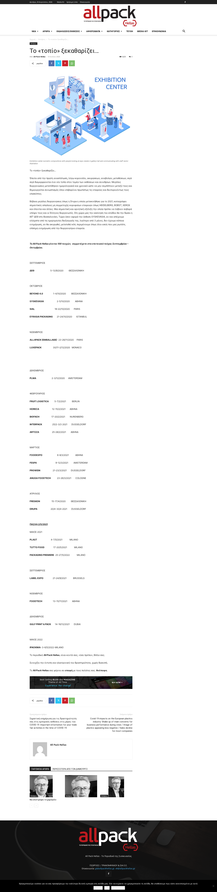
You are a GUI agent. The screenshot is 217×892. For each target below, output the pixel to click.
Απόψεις (41, 39)
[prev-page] (31, 805)
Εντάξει (98, 888)
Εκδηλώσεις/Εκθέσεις (68, 31)
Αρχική (32, 39)
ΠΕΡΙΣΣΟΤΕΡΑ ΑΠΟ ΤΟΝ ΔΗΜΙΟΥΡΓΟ (70, 769)
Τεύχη (129, 31)
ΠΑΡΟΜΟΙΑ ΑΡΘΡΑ (40, 769)
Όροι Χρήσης (118, 888)
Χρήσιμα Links (72, 2)
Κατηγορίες (113, 31)
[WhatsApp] (72, 63)
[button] (183, 31)
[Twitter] (58, 63)
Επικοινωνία (85, 2)
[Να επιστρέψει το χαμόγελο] (46, 786)
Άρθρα (46, 31)
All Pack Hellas (39, 56)
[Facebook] (185, 2)
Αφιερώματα (93, 31)
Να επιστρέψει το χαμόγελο (43, 800)
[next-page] (36, 805)
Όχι (106, 888)
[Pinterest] (65, 63)
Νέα (34, 31)
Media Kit (60, 2)
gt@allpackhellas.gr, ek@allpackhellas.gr (115, 868)
